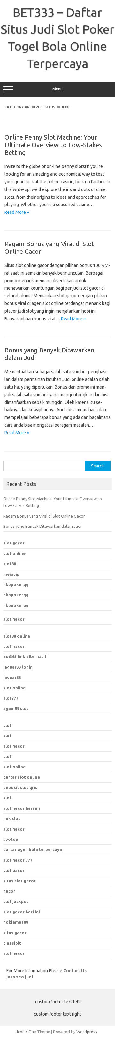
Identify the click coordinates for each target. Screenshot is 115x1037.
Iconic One (26, 1031)
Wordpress (86, 1031)
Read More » (16, 212)
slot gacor (14, 543)
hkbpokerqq (15, 584)
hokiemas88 (15, 922)
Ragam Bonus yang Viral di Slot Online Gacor (44, 516)
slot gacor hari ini (21, 912)
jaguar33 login (18, 667)
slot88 (9, 563)
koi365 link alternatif (25, 656)
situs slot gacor (19, 881)
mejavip (11, 574)
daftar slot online (21, 777)
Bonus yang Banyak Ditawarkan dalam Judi (42, 526)
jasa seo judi (19, 976)
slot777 (10, 698)
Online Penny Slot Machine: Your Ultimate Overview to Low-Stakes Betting (53, 144)
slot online (14, 553)
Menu (57, 88)
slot (7, 725)
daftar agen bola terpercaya (32, 849)
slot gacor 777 (17, 860)
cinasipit (12, 943)
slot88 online (16, 636)
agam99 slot (15, 708)
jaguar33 (12, 677)
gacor (9, 891)
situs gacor (15, 932)
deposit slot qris (20, 787)
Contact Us (75, 970)
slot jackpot (15, 901)
